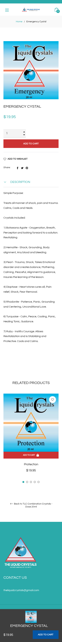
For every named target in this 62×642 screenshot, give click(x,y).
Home (19, 21)
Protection (31, 464)
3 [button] (31, 482)
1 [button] (23, 482)
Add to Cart (45, 634)
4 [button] (35, 482)
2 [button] (27, 482)
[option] (31, 439)
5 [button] (38, 482)
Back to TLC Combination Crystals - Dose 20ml (32, 505)
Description (20, 182)
